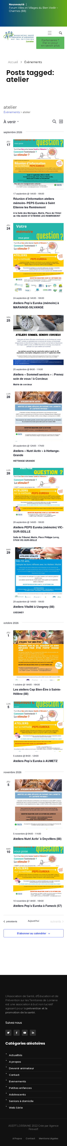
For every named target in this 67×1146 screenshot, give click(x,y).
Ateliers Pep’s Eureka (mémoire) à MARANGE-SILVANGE (36, 305)
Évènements (12, 112)
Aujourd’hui (33, 920)
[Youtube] (25, 1033)
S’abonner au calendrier (31, 933)
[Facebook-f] (17, 1033)
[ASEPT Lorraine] (19, 36)
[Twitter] (8, 1033)
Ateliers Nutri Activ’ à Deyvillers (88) (37, 839)
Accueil (13, 62)
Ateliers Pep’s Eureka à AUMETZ (35, 761)
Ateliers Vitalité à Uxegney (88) (33, 607)
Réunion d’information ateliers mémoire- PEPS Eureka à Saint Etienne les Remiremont (34, 203)
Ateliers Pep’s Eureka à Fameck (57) (37, 906)
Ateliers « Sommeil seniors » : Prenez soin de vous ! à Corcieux (38, 376)
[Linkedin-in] (33, 1033)
